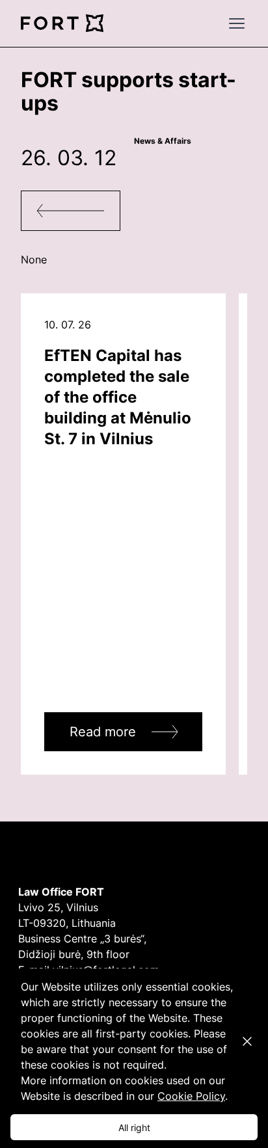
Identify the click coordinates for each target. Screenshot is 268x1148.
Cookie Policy (191, 1095)
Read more (103, 732)
